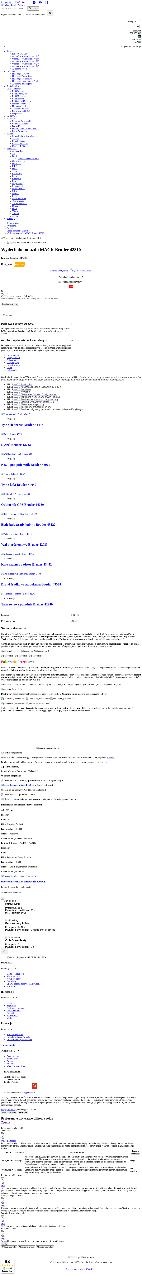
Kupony (10, 1063)
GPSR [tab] (9, 367)
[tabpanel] (71, 392)
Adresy (10, 1061)
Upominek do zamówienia (18, 1037)
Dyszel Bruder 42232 (16, 444)
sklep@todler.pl (28, 1092)
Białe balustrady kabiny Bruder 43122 (28, 524)
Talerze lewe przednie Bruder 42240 (27, 604)
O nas (9, 1003)
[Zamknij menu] (139, 21)
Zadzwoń (135, 32)
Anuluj (4, 1244)
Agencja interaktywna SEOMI (79, 1269)
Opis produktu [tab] (13, 355)
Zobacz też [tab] (11, 360)
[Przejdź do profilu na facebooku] (34, 2)
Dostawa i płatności (15, 974)
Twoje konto (8, 1044)
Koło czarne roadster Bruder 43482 (26, 564)
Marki (9, 1018)
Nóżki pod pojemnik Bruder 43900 (25, 464)
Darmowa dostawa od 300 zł (17, 323)
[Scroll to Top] (71, 1272)
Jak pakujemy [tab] (13, 362)
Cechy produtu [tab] (13, 357)
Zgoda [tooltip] (5, 1122)
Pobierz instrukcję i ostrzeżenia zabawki (23, 881)
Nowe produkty (14, 979)
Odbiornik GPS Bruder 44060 (22, 504)
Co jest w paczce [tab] (14, 365)
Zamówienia (12, 1059)
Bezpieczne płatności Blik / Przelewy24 (24, 340)
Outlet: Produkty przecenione (19, 1039)
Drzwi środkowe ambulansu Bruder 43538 (31, 584)
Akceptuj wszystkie (45, 1247)
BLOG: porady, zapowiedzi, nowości (23, 984)
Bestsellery (11, 981)
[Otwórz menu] (140, 19)
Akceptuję (23, 1112)
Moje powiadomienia (16, 1066)
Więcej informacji (9, 1109)
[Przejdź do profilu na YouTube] (40, 2)
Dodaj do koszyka (9, 304)
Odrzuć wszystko (9, 1112)
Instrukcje (11, 986)
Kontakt (10, 1013)
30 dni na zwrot (13, 976)
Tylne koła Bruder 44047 (18, 484)
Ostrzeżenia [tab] (12, 370)
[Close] (4, 951)
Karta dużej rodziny (15, 1034)
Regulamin (11, 1005)
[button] (8, 1141)
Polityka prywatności (16, 1008)
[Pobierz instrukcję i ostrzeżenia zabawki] (19, 876)
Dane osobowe (13, 1056)
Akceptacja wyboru (26, 1247)
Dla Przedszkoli (14, 1010)
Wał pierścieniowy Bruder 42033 (24, 544)
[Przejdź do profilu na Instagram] (46, 2)
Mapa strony (12, 1015)
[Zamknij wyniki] (50, 13)
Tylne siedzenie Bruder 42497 (22, 425)
